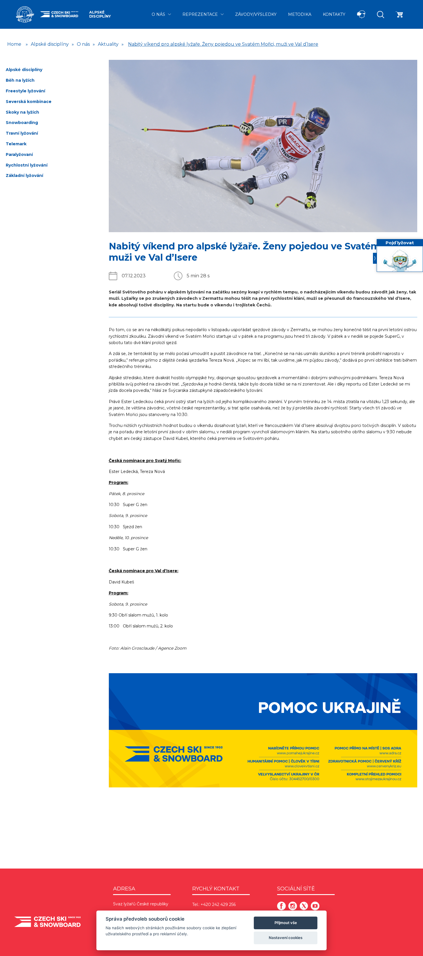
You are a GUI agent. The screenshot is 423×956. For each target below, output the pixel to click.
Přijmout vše (286, 922)
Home (14, 44)
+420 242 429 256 (218, 904)
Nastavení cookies (285, 937)
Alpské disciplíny (100, 14)
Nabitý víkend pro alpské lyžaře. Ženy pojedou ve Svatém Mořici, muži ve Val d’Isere (223, 44)
